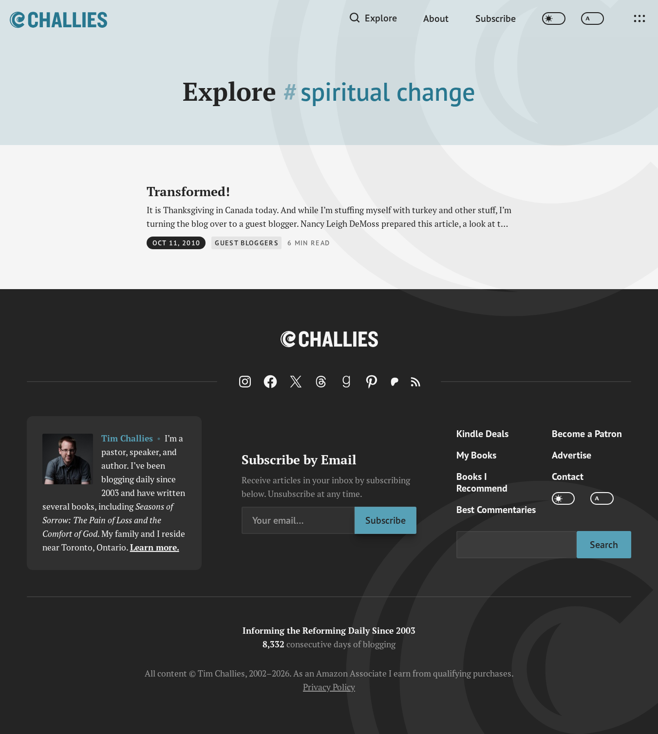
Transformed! (188, 191)
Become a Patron (587, 433)
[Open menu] (639, 18)
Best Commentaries (496, 509)
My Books (476, 455)
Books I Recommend (482, 482)
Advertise (571, 455)
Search (604, 544)
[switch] (553, 18)
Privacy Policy (329, 687)
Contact (567, 476)
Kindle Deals (482, 433)
